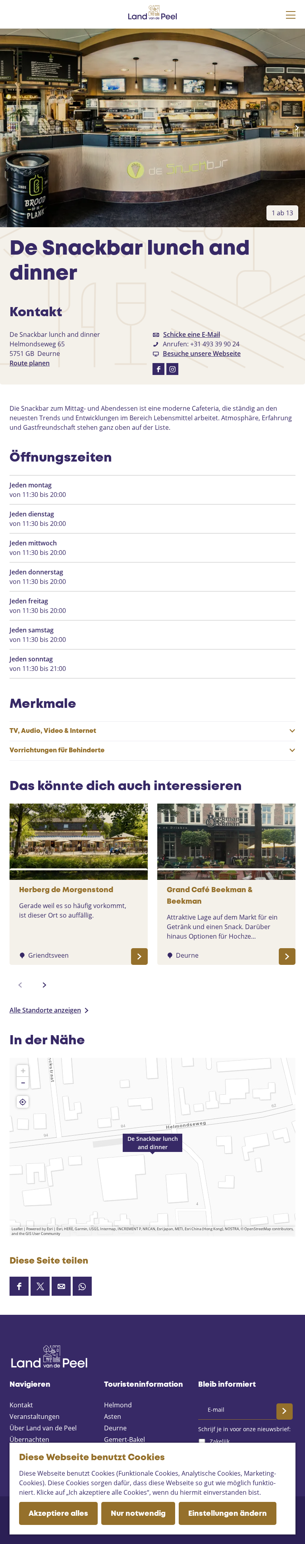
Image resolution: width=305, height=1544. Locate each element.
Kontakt (21, 1405)
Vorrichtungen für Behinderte (57, 751)
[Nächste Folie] (297, 128)
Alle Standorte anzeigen (45, 1010)
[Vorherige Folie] (8, 128)
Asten (112, 1416)
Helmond (118, 1405)
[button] (152, 1147)
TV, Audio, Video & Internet (53, 731)
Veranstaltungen (35, 1416)
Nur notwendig (138, 1514)
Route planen (30, 363)
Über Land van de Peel (43, 1428)
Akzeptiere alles (58, 1514)
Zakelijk (220, 1441)
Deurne (115, 1428)
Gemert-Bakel (124, 1439)
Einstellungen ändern (227, 1514)
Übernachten (29, 1439)
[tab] (282, 212)
